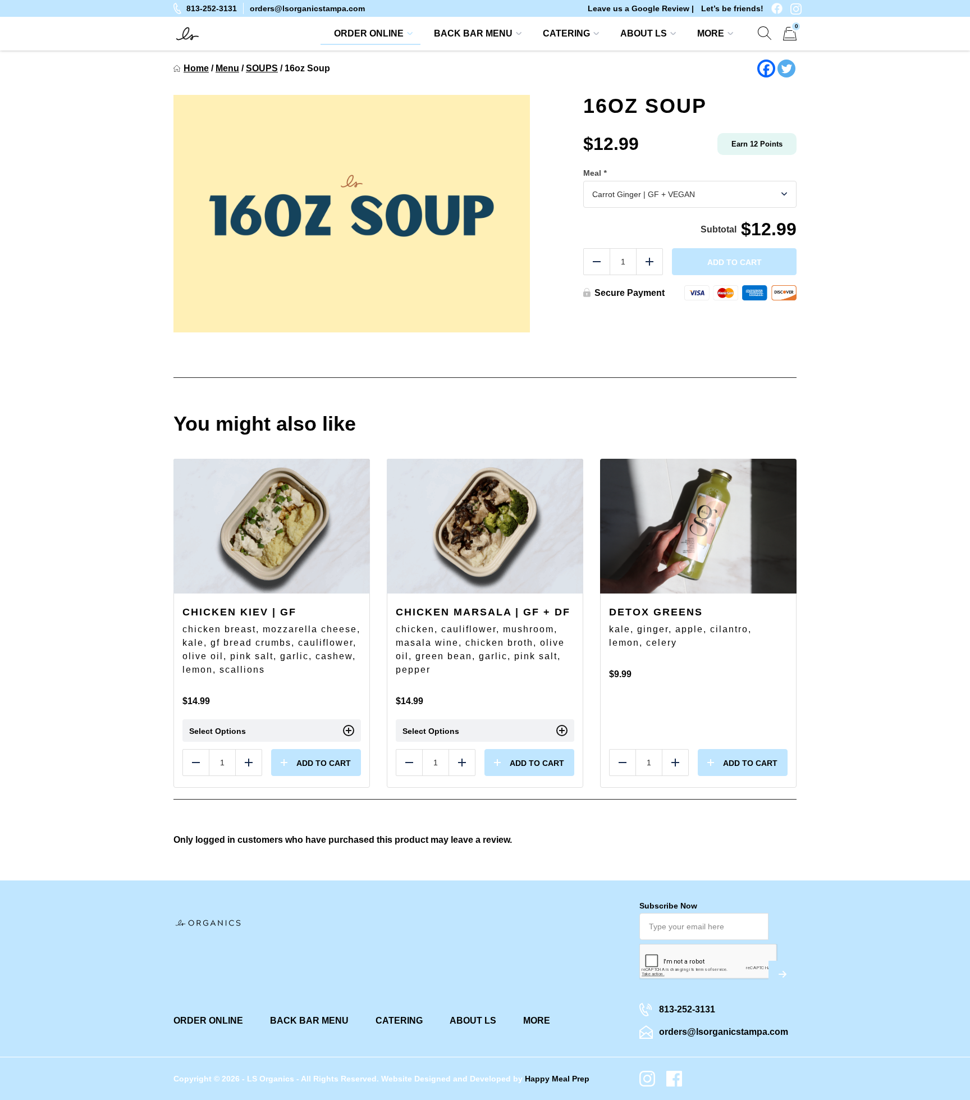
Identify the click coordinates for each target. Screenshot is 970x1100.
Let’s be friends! (732, 8)
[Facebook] (766, 68)
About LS (643, 33)
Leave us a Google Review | (641, 8)
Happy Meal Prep (557, 1078)
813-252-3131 (211, 8)
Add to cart (734, 262)
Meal (594, 172)
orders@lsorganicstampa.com (307, 8)
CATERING (566, 33)
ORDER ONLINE (369, 33)
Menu (227, 68)
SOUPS (262, 68)
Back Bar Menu (473, 33)
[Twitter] (786, 68)
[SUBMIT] (782, 974)
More (710, 33)
